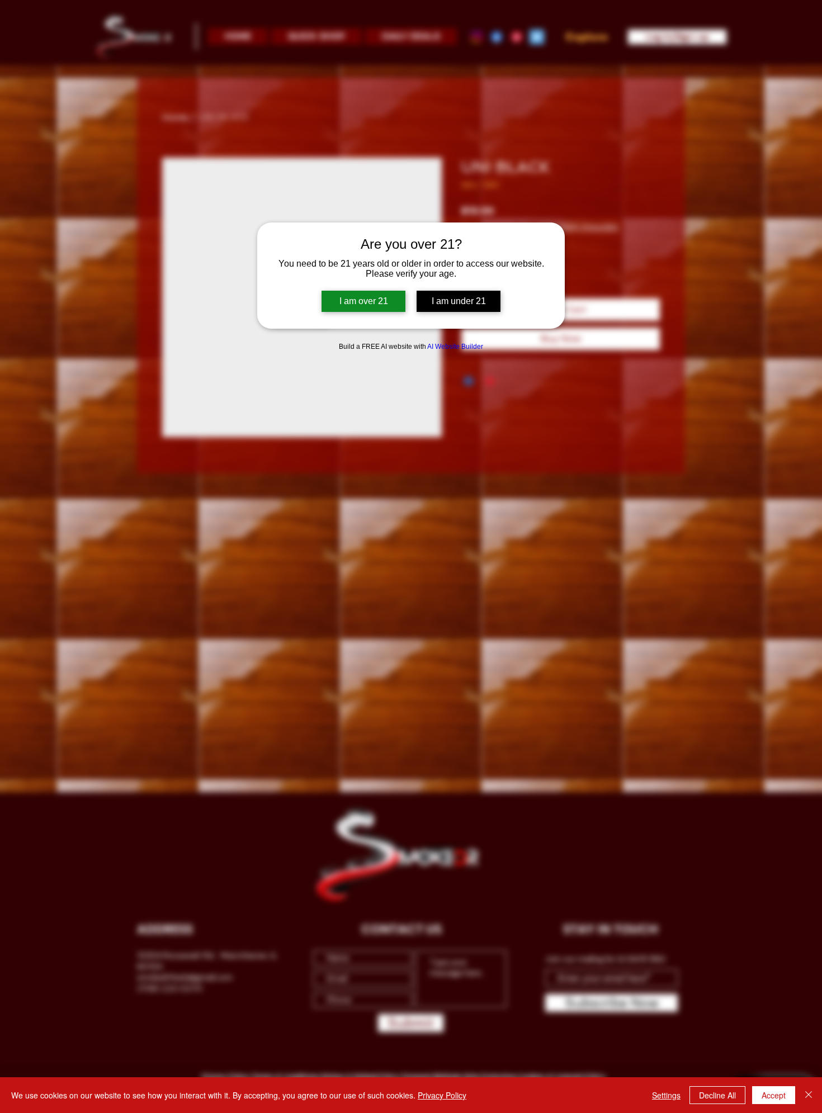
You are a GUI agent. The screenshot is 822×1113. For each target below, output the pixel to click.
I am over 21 (363, 301)
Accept (774, 1095)
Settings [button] (666, 1095)
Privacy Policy (442, 1095)
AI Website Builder (455, 347)
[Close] (808, 1095)
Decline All (717, 1095)
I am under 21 (459, 301)
